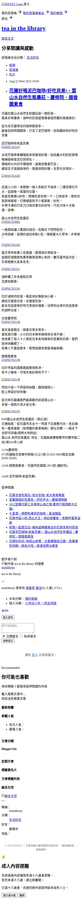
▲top (5, 610)
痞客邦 (30, 588)
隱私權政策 (68, 845)
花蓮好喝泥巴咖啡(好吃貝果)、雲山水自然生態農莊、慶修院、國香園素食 (43, 97)
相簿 (12, 65)
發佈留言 (8, 640)
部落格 (13, 70)
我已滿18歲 (9, 895)
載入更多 (8, 617)
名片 (12, 74)
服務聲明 (41, 849)
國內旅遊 (31, 598)
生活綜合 (33, 57)
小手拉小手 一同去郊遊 (40, 603)
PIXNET (18, 845)
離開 (21, 895)
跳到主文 (8, 38)
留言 (39, 588)
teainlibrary (8, 567)
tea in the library (24, 28)
